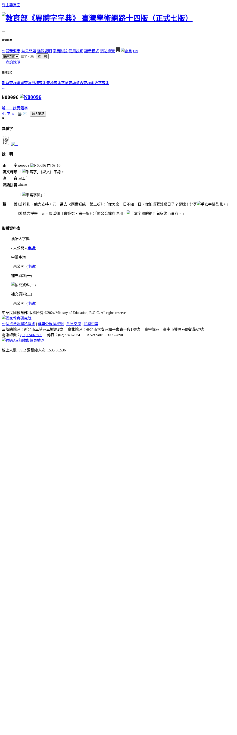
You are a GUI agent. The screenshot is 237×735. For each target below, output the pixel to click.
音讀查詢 (53, 83)
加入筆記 (38, 114)
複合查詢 (83, 83)
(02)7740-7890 (31, 335)
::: (3, 51)
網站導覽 (107, 51)
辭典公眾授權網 (51, 324)
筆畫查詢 (24, 83)
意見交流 (73, 324)
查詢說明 (13, 62)
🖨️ (19, 114)
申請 (31, 248)
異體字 (22, 108)
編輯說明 (44, 51)
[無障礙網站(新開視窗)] (23, 340)
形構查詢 (38, 83)
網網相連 (91, 324)
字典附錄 (60, 51)
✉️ (25, 114)
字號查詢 (68, 83)
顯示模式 (91, 51)
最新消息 (13, 51)
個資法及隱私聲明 (20, 324)
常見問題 (28, 51)
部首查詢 (9, 83)
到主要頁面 (11, 5)
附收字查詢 (100, 83)
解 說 (9, 108)
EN (135, 51)
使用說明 (76, 51)
